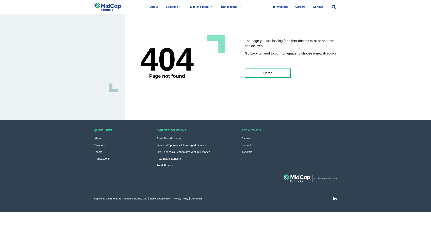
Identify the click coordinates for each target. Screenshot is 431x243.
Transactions (229, 6)
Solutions (172, 6)
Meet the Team (199, 6)
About (154, 6)
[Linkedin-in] (335, 199)
